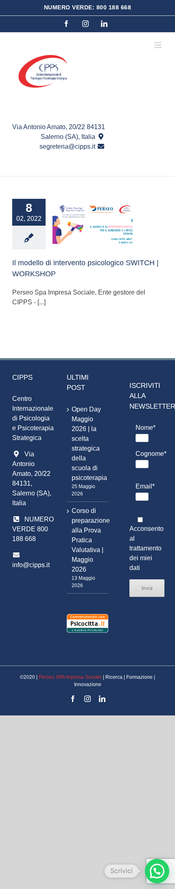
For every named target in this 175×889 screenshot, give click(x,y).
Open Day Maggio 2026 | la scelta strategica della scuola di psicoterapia (88, 443)
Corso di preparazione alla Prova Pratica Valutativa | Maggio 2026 (88, 540)
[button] (157, 871)
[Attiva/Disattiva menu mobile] (158, 45)
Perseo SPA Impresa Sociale (70, 677)
